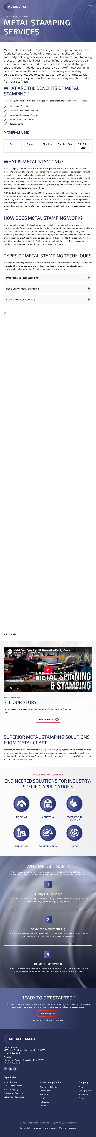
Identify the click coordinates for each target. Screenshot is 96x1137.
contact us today (23, 759)
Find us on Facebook (15, 1069)
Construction (48, 846)
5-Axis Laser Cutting (13, 1085)
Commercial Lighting (74, 819)
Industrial (48, 817)
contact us (40, 1020)
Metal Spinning (10, 1082)
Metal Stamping (11, 1089)
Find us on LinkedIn (10, 1069)
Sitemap (37, 1128)
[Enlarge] (89, 315)
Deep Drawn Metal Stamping (22, 288)
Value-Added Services (14, 1097)
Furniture (21, 846)
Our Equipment (85, 1090)
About (81, 1087)
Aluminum (48, 144)
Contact (82, 1098)
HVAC (74, 846)
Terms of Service (50, 1128)
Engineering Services (13, 1093)
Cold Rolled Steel (83, 146)
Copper (30, 144)
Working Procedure (67, 1128)
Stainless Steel (65, 144)
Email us (6, 1069)
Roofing (21, 817)
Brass (13, 144)
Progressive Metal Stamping (22, 277)
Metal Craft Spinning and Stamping (16, 7)
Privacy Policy (26, 1128)
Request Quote (48, 1013)
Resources (83, 1094)
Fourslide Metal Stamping (21, 299)
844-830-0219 (13, 1053)
